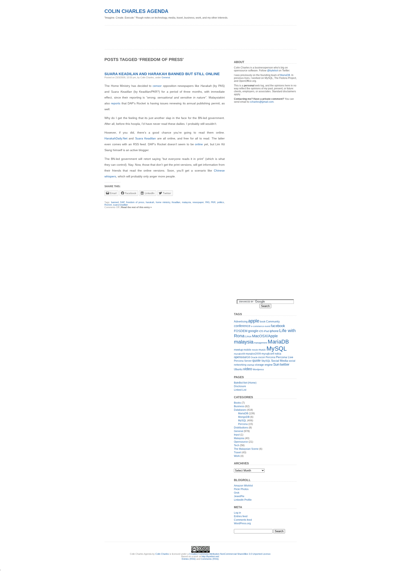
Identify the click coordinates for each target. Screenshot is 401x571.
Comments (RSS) (210, 559)
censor (157, 85)
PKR (213, 202)
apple (253, 320)
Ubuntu (238, 369)
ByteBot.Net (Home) (245, 382)
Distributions (241, 427)
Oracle (254, 357)
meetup (238, 349)
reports (115, 103)
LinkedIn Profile (243, 499)
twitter (284, 364)
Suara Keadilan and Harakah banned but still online (162, 74)
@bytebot (272, 70)
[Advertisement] (180, 36)
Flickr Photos (241, 489)
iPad (266, 331)
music (262, 349)
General (166, 77)
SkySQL (265, 360)
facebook (278, 326)
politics (220, 202)
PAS (207, 202)
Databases (240, 409)
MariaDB (285, 75)
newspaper (198, 202)
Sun (276, 364)
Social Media (279, 360)
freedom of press (135, 202)
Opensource (241, 441)
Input (237, 434)
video (247, 369)
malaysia (186, 202)
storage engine (264, 364)
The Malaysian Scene (246, 448)
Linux (248, 336)
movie (255, 350)
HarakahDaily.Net (115, 138)
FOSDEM (240, 331)
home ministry (163, 202)
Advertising (240, 321)
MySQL (276, 348)
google (253, 331)
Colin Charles (162, 554)
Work (237, 456)
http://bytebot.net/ (210, 556)
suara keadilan (120, 204)
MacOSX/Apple (265, 336)
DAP (122, 202)
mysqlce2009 (253, 353)
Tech (236, 445)
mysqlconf (267, 353)
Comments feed (243, 519)
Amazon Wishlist (243, 485)
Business (239, 406)
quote (256, 360)
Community (273, 321)
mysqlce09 (239, 353)
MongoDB (244, 417)
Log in (237, 512)
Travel (237, 452)
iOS (261, 331)
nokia (278, 353)
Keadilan (176, 202)
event (267, 326)
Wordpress (258, 369)
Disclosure (240, 386)
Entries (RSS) (189, 559)
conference (242, 326)
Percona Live (284, 357)
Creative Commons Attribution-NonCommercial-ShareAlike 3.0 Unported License (229, 554)
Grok (236, 492)
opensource (242, 357)
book (262, 321)
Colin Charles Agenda (136, 11)
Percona (270, 357)
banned (115, 202)
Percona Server (243, 360)
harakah (150, 202)
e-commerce (257, 326)
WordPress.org (242, 523)
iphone (274, 331)
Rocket (108, 204)
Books (237, 402)
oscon (261, 357)
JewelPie (239, 496)
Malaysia (239, 438)
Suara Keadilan (145, 138)
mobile (247, 349)
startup (250, 365)
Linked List (240, 389)
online (199, 144)
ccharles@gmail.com (262, 101)
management (260, 342)
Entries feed (240, 516)
